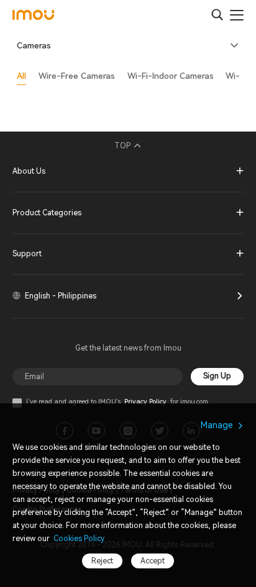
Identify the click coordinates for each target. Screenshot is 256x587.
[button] (128, 45)
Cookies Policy (78, 538)
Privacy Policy (145, 402)
